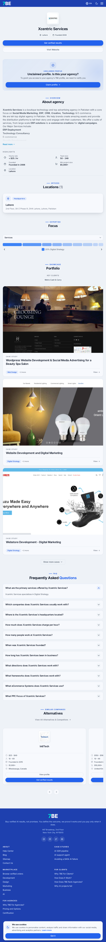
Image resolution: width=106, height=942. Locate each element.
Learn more (47, 930)
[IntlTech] (44, 737)
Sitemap (6, 859)
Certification (8, 913)
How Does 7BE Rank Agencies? (68, 882)
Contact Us (8, 863)
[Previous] (4, 249)
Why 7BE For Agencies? (13, 905)
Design (6, 882)
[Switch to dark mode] (96, 3)
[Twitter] (56, 839)
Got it (53, 936)
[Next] (101, 249)
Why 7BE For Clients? (63, 874)
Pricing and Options (12, 909)
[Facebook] (43, 839)
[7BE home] (53, 816)
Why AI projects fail (63, 886)
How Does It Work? (62, 878)
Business (7, 890)
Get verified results (53, 43)
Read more (8, 144)
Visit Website (53, 49)
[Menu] (101, 3)
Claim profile (52, 84)
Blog (5, 855)
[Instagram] (49, 839)
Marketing (7, 886)
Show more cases (51, 562)
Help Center (8, 851)
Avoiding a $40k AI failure (66, 859)
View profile (44, 774)
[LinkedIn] (62, 839)
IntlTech (44, 746)
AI (4, 894)
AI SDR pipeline (61, 851)
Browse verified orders (13, 874)
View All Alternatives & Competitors (51, 719)
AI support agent (62, 855)
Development (9, 878)
